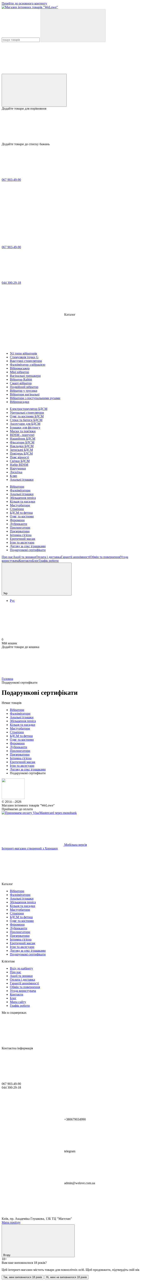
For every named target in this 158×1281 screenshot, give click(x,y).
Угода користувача (23, 990)
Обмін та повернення (105, 557)
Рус (12, 600)
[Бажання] (79, 126)
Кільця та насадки (22, 501)
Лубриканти (18, 524)
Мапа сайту (18, 1002)
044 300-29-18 (11, 282)
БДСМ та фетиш (21, 512)
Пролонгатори (20, 527)
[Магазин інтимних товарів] (13, 798)
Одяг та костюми (22, 516)
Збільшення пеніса (23, 498)
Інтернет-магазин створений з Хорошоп (30, 848)
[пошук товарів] (73, 25)
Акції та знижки (24, 557)
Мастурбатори (20, 505)
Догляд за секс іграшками (28, 546)
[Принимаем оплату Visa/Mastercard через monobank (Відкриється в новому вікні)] (39, 813)
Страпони (17, 509)
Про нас (7, 557)
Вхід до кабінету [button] (21, 968)
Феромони (17, 520)
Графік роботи (49, 560)
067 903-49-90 (11, 179)
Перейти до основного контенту (24, 3)
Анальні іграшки (22, 494)
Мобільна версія (75, 844)
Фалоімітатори (20, 490)
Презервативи (20, 531)
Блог (35, 560)
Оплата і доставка (48, 557)
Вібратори (17, 486)
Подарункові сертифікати (28, 550)
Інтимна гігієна (20, 535)
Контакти (25, 560)
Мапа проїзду (11, 1222)
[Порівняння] (34, 90)
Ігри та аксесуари (22, 542)
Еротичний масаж (22, 538)
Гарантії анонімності (75, 557)
